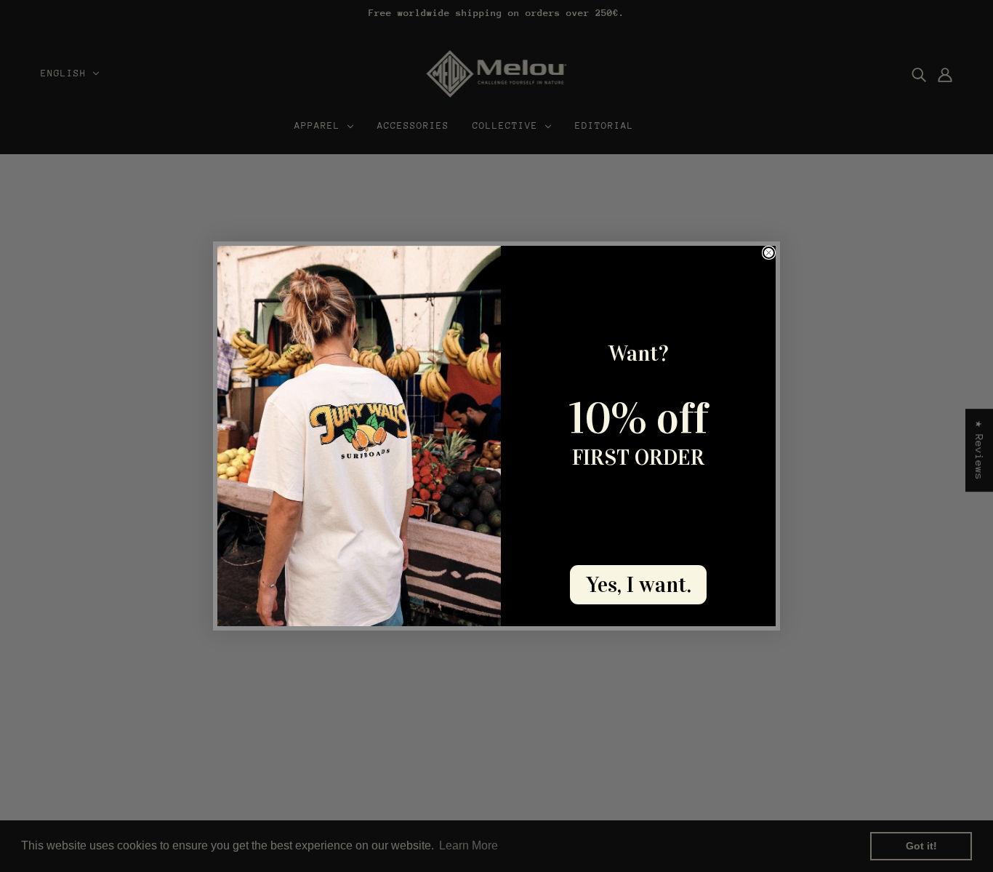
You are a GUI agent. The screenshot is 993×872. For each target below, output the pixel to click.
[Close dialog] (768, 252)
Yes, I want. (638, 585)
